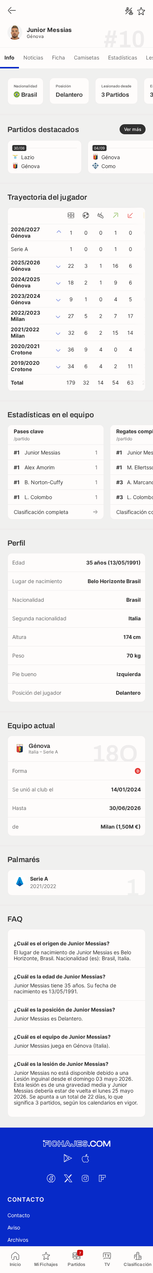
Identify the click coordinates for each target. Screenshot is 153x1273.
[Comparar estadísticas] (129, 11)
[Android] (68, 1158)
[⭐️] (141, 11)
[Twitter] (68, 1178)
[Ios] (85, 1158)
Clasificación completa (41, 512)
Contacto (18, 1215)
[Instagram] (85, 1178)
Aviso (13, 1227)
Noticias (33, 57)
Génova (35, 36)
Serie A (19, 249)
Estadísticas (122, 57)
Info (9, 57)
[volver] (11, 11)
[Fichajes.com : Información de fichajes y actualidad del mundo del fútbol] (76, 1143)
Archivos (17, 1240)
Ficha (58, 57)
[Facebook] (50, 1178)
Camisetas (86, 57)
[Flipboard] (102, 1178)
